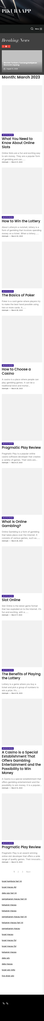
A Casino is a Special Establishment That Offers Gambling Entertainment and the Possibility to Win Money (21, 762)
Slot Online (11, 600)
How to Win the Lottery (21, 221)
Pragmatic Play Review (21, 447)
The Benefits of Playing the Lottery (21, 676)
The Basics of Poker (18, 295)
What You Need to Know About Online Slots (18, 142)
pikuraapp (16, 11)
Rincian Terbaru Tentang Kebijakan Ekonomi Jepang (20, 64)
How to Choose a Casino (16, 371)
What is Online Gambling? (14, 523)
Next (28, 871)
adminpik (5, 162)
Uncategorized (7, 135)
